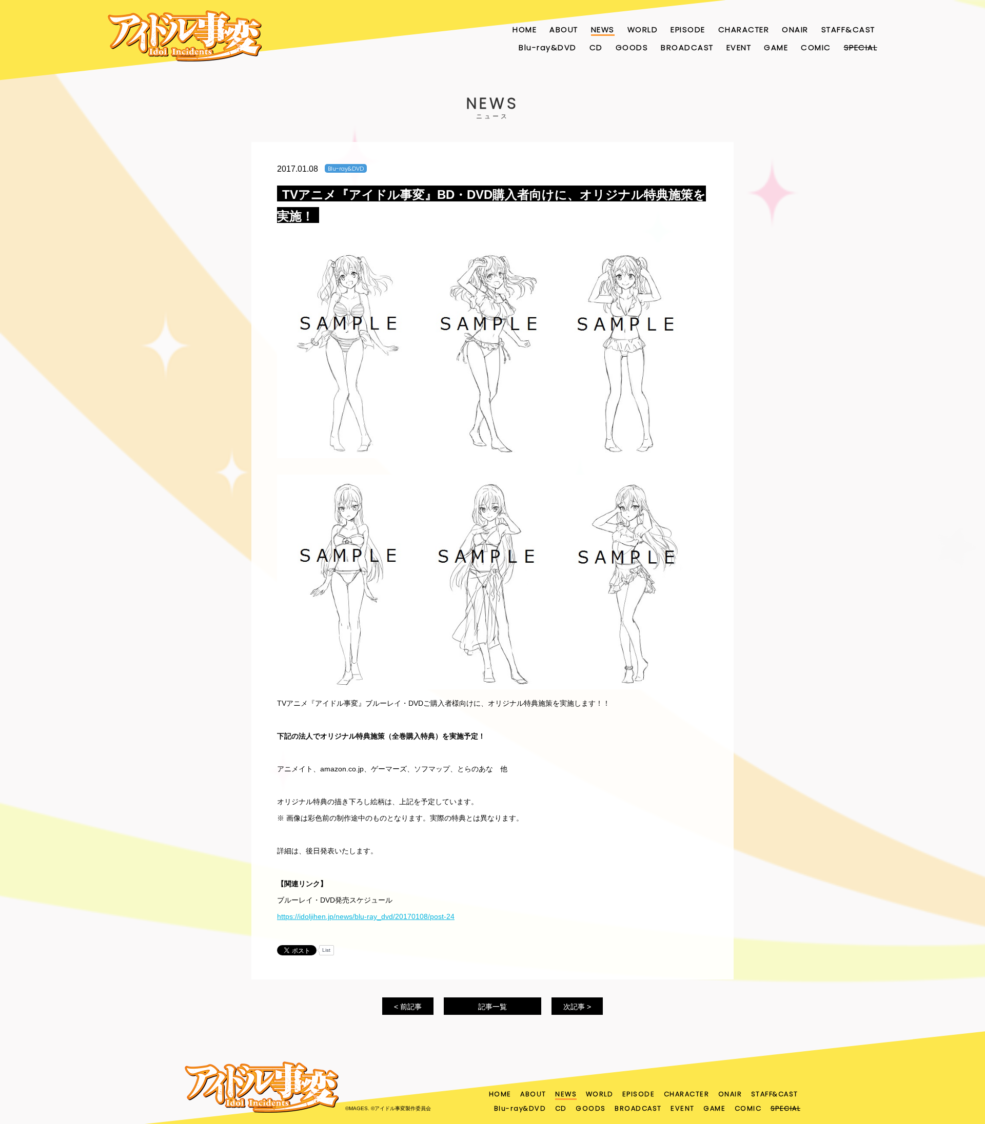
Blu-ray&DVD (548, 47)
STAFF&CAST (848, 29)
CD (596, 47)
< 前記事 (408, 1007)
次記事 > (577, 1007)
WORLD (642, 29)
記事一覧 (492, 1007)
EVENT (739, 47)
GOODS (632, 47)
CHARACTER (744, 29)
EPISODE (688, 29)
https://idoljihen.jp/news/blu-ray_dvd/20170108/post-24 (366, 916)
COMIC (816, 47)
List (326, 950)
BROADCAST (687, 47)
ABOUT (563, 29)
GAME (776, 47)
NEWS (603, 29)
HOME (525, 29)
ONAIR (795, 29)
